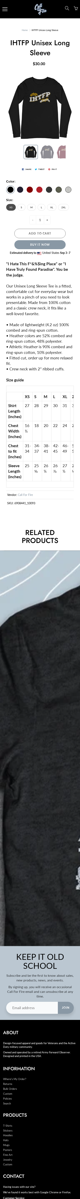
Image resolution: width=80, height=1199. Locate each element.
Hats (6, 1140)
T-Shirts (7, 1125)
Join (66, 1007)
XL (51, 207)
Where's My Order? (14, 1079)
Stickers (8, 1130)
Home (25, 30)
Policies (7, 1098)
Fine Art (8, 1154)
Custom (7, 1093)
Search (7, 1103)
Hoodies (8, 1135)
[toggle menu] (4, 9)
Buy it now (40, 244)
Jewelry (7, 1159)
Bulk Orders (10, 1088)
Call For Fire (25, 495)
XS (11, 207)
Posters (7, 1150)
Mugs (6, 1145)
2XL (63, 207)
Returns (7, 1084)
